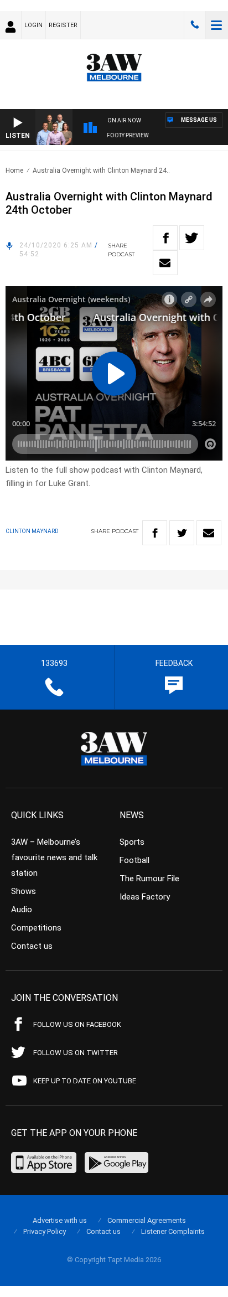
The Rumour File (149, 878)
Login (33, 25)
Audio (21, 909)
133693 (194, 25)
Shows (23, 891)
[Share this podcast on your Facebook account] (165, 237)
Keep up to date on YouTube (84, 1081)
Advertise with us (60, 1220)
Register (63, 25)
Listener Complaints (173, 1231)
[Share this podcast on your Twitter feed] (191, 237)
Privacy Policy (44, 1231)
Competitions (36, 928)
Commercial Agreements (146, 1220)
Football (134, 860)
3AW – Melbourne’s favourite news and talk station (54, 857)
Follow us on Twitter (75, 1052)
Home (14, 170)
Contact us (32, 946)
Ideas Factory (145, 897)
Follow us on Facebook (77, 1024)
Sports (132, 842)
